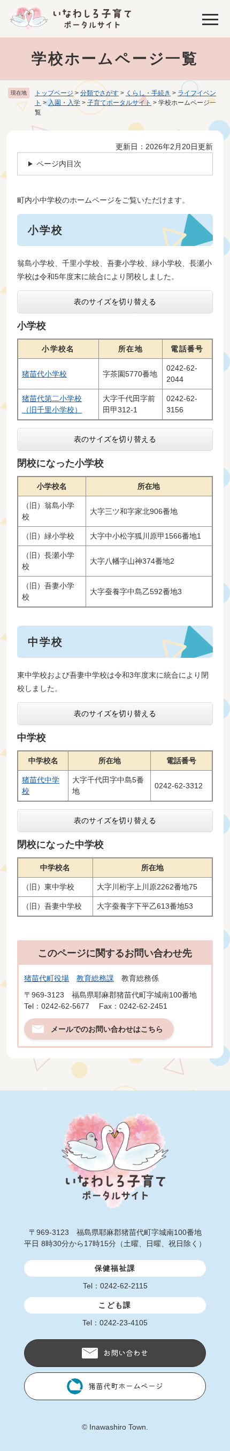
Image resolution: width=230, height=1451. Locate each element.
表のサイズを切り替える (115, 301)
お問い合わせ (125, 1352)
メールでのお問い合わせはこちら (107, 1029)
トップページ (54, 93)
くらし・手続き (148, 93)
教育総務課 (95, 978)
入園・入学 (64, 102)
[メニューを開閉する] (210, 18)
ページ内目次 (58, 163)
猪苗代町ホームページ (125, 1385)
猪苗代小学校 (44, 374)
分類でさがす (99, 93)
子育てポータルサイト (119, 102)
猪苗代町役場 (46, 978)
